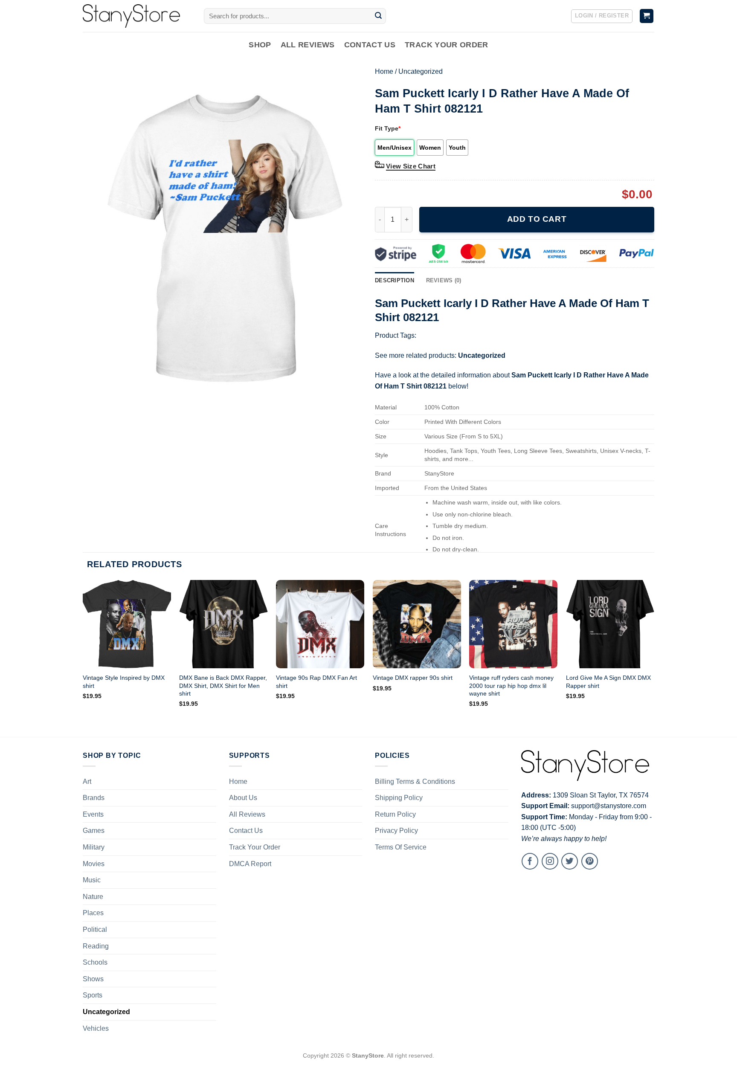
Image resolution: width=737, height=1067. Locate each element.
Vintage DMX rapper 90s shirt (413, 677)
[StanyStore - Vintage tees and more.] (137, 16)
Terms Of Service (401, 847)
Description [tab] (394, 280)
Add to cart (536, 219)
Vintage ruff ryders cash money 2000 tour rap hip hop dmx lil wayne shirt (511, 685)
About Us (243, 797)
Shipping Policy (399, 797)
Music (92, 880)
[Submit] (378, 16)
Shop (260, 45)
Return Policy (395, 814)
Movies (93, 863)
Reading (96, 946)
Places (93, 912)
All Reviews (308, 45)
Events (93, 814)
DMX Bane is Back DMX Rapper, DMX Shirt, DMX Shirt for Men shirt (223, 685)
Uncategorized (420, 71)
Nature (93, 896)
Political (95, 929)
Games (93, 830)
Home (384, 71)
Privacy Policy (396, 830)
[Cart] (647, 16)
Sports (92, 995)
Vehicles (96, 1028)
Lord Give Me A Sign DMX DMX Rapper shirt (608, 681)
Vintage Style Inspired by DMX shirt (124, 681)
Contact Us (370, 45)
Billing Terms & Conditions (415, 781)
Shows (93, 979)
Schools (95, 962)
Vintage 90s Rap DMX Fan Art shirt (316, 681)
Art (87, 781)
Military (93, 847)
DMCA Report (250, 863)
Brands (93, 797)
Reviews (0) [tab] (443, 280)
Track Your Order (446, 45)
